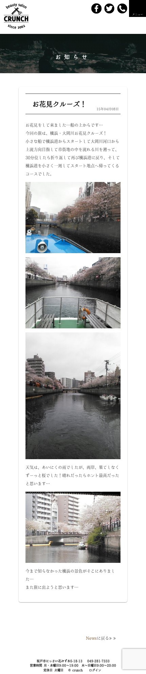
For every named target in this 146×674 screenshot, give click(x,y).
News (91, 638)
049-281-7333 (98, 660)
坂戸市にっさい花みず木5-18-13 (60, 660)
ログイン (95, 670)
